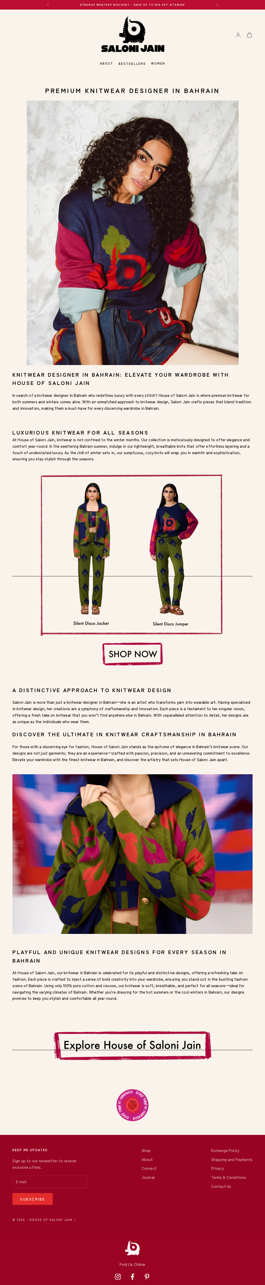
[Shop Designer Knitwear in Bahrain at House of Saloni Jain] (132, 573)
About (106, 63)
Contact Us (221, 1186)
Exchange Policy (225, 1150)
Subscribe (32, 1199)
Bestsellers (132, 63)
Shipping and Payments (232, 1159)
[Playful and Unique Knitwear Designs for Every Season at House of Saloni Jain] (132, 853)
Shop (146, 1150)
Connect (149, 1168)
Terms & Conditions (228, 1177)
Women (158, 63)
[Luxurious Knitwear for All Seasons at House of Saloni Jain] (132, 1047)
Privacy (217, 1168)
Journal (148, 1177)
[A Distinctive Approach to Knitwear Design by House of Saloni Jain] (133, 232)
